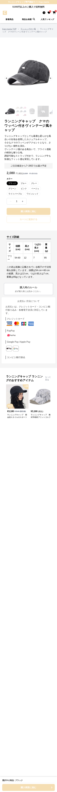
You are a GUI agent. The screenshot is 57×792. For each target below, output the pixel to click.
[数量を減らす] (10, 201)
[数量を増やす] (22, 201)
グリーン (12, 188)
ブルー (23, 183)
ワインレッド (32, 194)
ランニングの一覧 (28, 29)
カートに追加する (28, 219)
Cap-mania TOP (9, 29)
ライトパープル (15, 194)
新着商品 (9, 19)
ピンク (24, 188)
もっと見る (48, 378)
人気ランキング (47, 19)
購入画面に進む (28, 211)
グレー (34, 183)
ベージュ (35, 188)
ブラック (12, 183)
